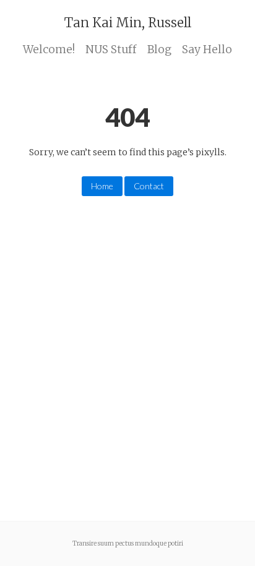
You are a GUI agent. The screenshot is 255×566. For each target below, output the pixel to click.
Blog (159, 49)
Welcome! (49, 49)
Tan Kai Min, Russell (127, 22)
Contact (149, 186)
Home (102, 186)
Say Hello (207, 49)
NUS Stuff (111, 49)
